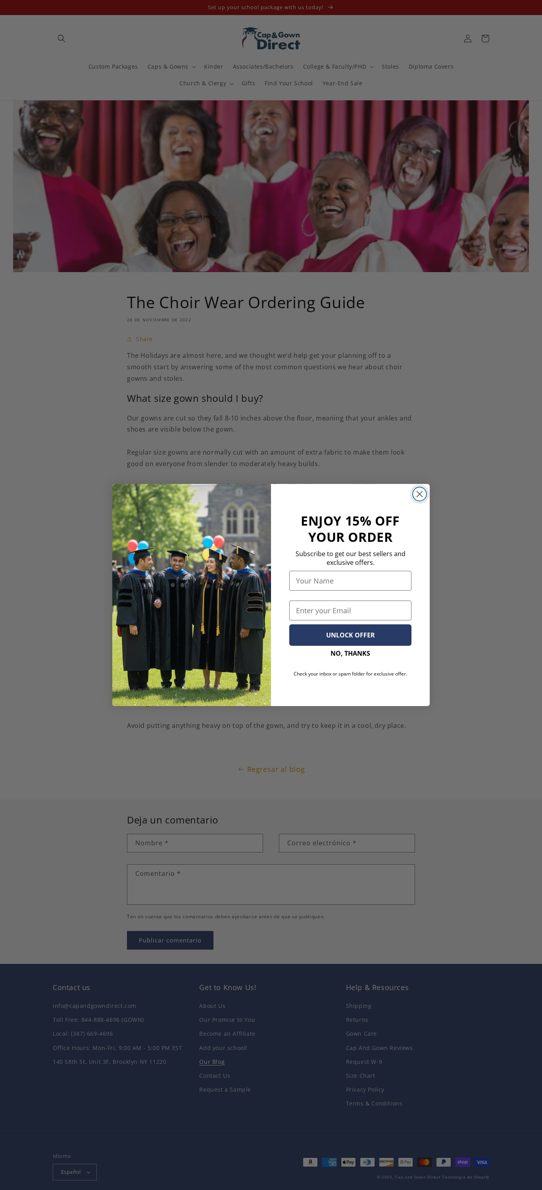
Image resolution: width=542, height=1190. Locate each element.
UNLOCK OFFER (350, 635)
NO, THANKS (350, 653)
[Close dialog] (420, 494)
